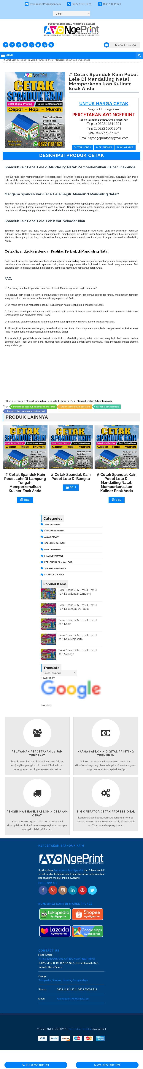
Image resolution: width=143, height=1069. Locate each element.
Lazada (67, 980)
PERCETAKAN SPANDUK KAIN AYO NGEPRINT (67, 958)
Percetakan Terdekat (80, 1029)
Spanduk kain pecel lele (107, 406)
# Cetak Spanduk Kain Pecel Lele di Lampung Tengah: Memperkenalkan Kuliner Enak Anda (25, 482)
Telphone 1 (84, 147)
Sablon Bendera (54, 530)
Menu (9, 55)
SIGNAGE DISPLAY (54, 574)
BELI (27, 499)
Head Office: (45, 954)
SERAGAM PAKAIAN (55, 568)
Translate (46, 704)
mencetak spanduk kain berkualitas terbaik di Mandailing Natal (51, 261)
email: (41, 998)
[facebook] (12, 45)
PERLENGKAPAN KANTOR (58, 562)
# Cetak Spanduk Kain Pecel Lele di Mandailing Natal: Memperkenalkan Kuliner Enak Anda (69, 401)
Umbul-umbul (52, 549)
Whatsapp (126, 147)
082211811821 (112, 3)
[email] (38, 45)
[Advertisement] (71, 373)
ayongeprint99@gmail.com (45, 3)
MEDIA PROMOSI (53, 555)
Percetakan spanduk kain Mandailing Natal (34, 406)
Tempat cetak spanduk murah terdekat (26, 411)
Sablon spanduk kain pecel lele (75, 406)
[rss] (31, 45)
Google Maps (80, 980)
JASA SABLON (51, 536)
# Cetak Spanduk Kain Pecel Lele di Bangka (71, 476)
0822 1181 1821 (81, 3)
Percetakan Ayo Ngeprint (68, 870)
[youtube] (44, 45)
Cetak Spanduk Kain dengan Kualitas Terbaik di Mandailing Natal (56, 251)
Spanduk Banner (54, 543)
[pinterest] (51, 45)
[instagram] (25, 45)
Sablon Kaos (52, 524)
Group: (42, 976)
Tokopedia (44, 980)
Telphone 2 (105, 147)
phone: (42, 989)
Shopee (56, 980)
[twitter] (5, 45)
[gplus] (18, 45)
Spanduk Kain (123, 176)
